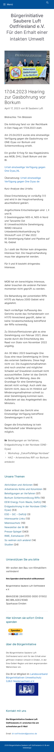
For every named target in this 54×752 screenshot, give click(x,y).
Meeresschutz (12, 522)
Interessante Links (14, 518)
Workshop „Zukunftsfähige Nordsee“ (28, 453)
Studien (8, 544)
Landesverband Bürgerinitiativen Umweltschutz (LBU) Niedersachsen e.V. (27, 677)
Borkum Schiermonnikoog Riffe (22, 497)
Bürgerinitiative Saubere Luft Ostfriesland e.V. (27, 21)
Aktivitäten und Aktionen (18, 484)
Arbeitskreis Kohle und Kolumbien (23, 489)
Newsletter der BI (14, 527)
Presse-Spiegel (12, 531)
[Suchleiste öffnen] (47, 2)
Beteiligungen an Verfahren (23, 440)
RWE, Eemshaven (14, 535)
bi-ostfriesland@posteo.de (24, 733)
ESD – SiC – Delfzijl (15, 514)
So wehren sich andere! (17, 540)
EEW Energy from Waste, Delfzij (22, 502)
